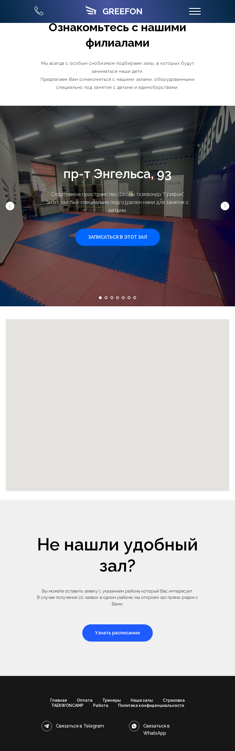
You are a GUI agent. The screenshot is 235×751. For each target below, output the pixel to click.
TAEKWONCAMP (67, 705)
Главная (58, 700)
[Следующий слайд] (225, 206)
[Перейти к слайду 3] (111, 297)
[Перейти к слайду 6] (129, 297)
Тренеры (111, 700)
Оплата (85, 700)
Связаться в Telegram (80, 726)
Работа (100, 705)
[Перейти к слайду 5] (123, 297)
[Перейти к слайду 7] (134, 297)
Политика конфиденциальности (151, 705)
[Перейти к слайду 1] (100, 297)
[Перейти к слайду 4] (117, 297)
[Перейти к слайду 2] (106, 297)
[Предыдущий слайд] (10, 206)
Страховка (174, 700)
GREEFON (122, 11)
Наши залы (142, 700)
